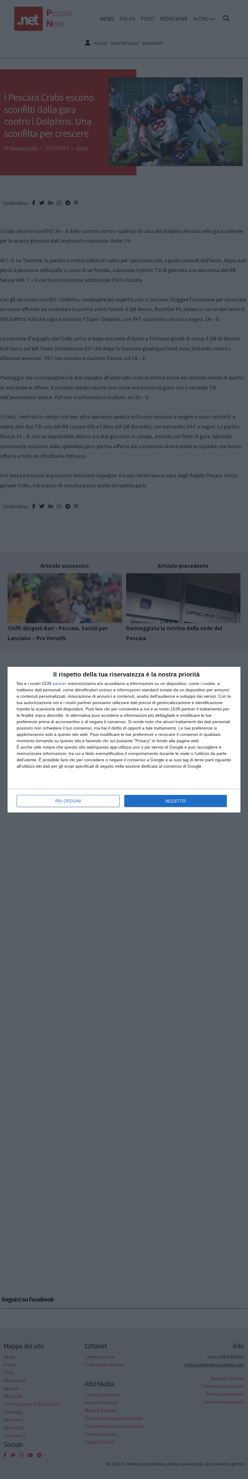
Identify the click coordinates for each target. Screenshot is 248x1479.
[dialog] (124, 739)
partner (60, 683)
